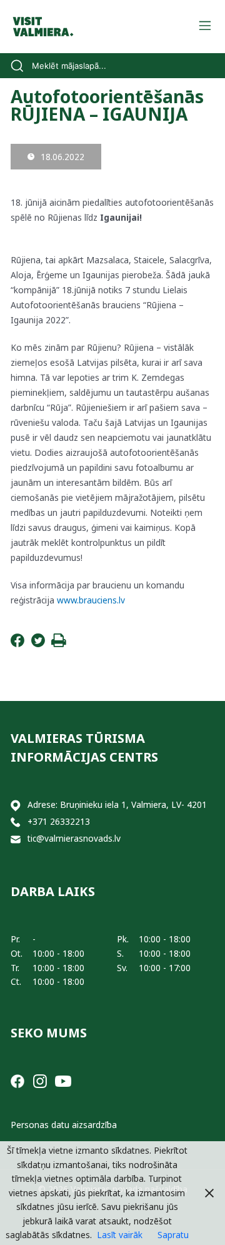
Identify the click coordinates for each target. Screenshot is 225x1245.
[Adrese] (16, 805)
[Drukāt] (58, 644)
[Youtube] (63, 1080)
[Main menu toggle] (204, 27)
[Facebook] (17, 644)
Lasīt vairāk (119, 1235)
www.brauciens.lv (91, 600)
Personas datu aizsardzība (64, 1125)
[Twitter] (38, 644)
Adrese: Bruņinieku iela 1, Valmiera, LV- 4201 (117, 804)
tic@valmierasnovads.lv (74, 838)
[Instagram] (40, 1080)
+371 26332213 (59, 821)
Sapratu (173, 1235)
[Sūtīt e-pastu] (16, 839)
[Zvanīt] (16, 822)
